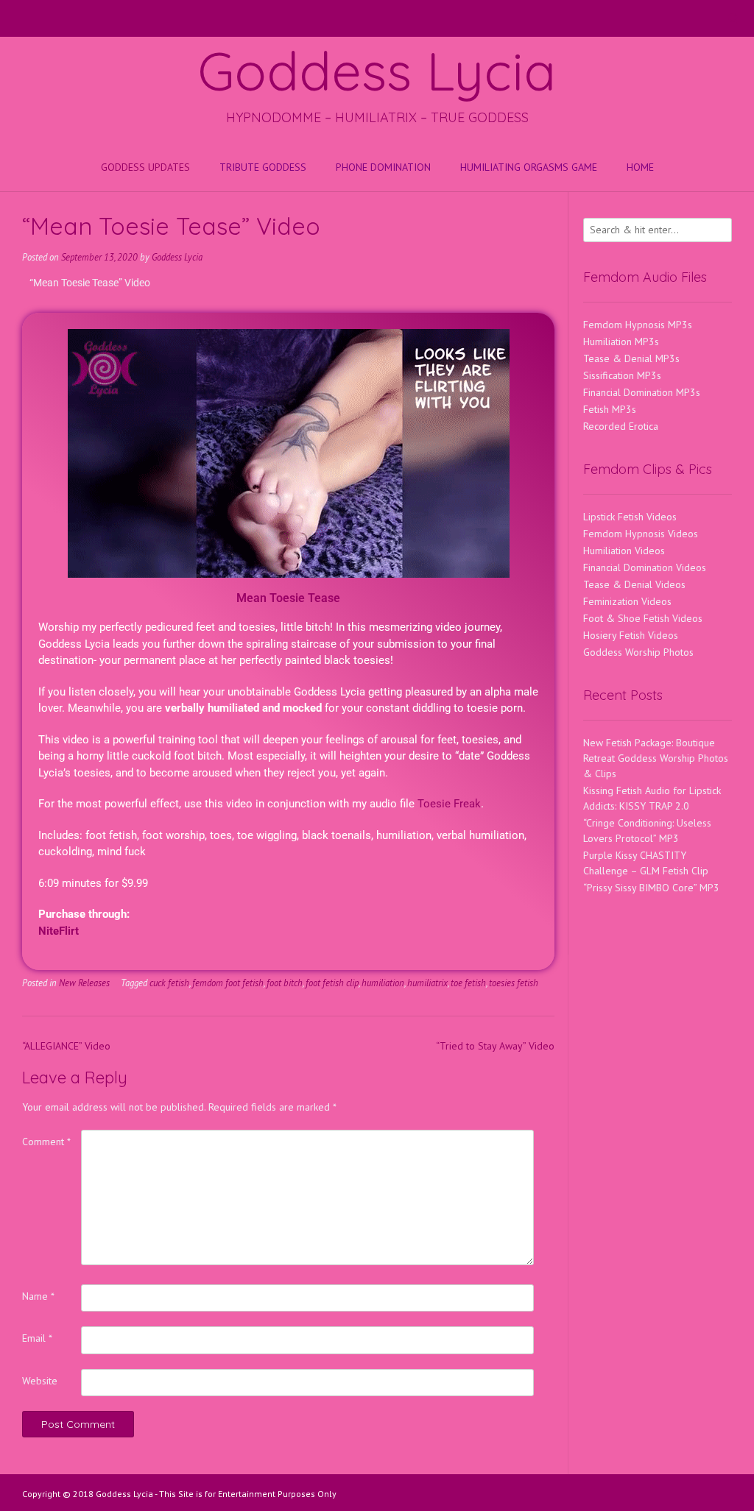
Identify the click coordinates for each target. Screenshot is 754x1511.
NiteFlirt (58, 931)
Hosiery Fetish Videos (630, 635)
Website (39, 1380)
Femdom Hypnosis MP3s (637, 324)
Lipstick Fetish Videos (630, 516)
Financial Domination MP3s (641, 392)
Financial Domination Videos (644, 567)
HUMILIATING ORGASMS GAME (528, 167)
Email (37, 1338)
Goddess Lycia (377, 70)
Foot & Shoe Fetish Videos (642, 618)
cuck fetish (169, 982)
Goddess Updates (145, 167)
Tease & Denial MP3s (631, 358)
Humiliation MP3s (621, 341)
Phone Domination (383, 167)
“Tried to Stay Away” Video (495, 1045)
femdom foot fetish (228, 982)
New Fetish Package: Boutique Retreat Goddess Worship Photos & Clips (655, 758)
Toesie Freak (449, 803)
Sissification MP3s (622, 375)
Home (640, 167)
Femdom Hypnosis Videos (640, 533)
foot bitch (285, 982)
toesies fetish (513, 982)
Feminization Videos (627, 601)
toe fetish (468, 982)
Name (38, 1296)
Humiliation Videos (624, 550)
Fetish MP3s (609, 409)
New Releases (84, 982)
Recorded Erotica (620, 426)
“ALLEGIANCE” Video (66, 1045)
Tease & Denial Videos (634, 584)
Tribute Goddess (262, 167)
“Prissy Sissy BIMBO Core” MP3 (651, 887)
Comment (46, 1141)
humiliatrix (427, 982)
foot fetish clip (332, 982)
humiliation (383, 982)
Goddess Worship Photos (638, 652)
